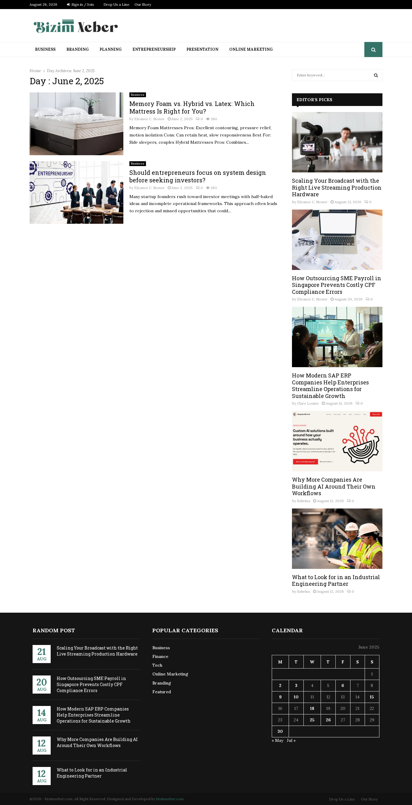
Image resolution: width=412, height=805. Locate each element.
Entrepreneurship (154, 49)
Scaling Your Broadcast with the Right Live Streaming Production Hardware (337, 187)
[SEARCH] (375, 75)
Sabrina (303, 501)
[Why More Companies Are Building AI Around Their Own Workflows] (337, 441)
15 (372, 697)
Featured (161, 691)
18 (312, 708)
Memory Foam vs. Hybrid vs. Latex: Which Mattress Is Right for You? (192, 107)
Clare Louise (308, 403)
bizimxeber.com (170, 799)
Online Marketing (251, 49)
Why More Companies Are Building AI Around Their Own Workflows (334, 486)
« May (277, 740)
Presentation (202, 49)
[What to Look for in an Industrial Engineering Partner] (337, 538)
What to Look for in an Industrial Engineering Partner (336, 580)
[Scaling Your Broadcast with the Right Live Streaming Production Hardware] (337, 142)
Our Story (143, 4)
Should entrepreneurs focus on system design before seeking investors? (197, 176)
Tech (157, 665)
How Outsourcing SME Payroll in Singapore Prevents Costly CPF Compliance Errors (336, 284)
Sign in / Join (82, 4)
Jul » (291, 740)
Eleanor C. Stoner (149, 119)
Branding (77, 49)
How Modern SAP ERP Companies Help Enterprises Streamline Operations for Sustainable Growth (330, 385)
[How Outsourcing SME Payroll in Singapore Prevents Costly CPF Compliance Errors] (337, 240)
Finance (160, 656)
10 (296, 697)
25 (312, 720)
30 (280, 731)
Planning (111, 49)
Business (45, 49)
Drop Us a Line (116, 4)
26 (328, 720)
